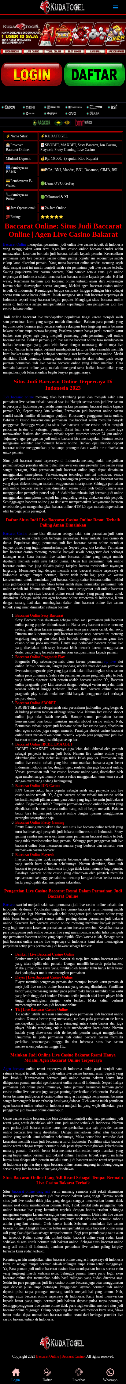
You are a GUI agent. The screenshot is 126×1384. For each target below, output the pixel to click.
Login (15, 1380)
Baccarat (9, 905)
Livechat (78, 1380)
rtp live (110, 661)
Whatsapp (110, 1380)
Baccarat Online (14, 244)
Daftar (47, 1380)
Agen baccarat (13, 1069)
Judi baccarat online (18, 397)
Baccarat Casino (15, 533)
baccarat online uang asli (31, 1191)
